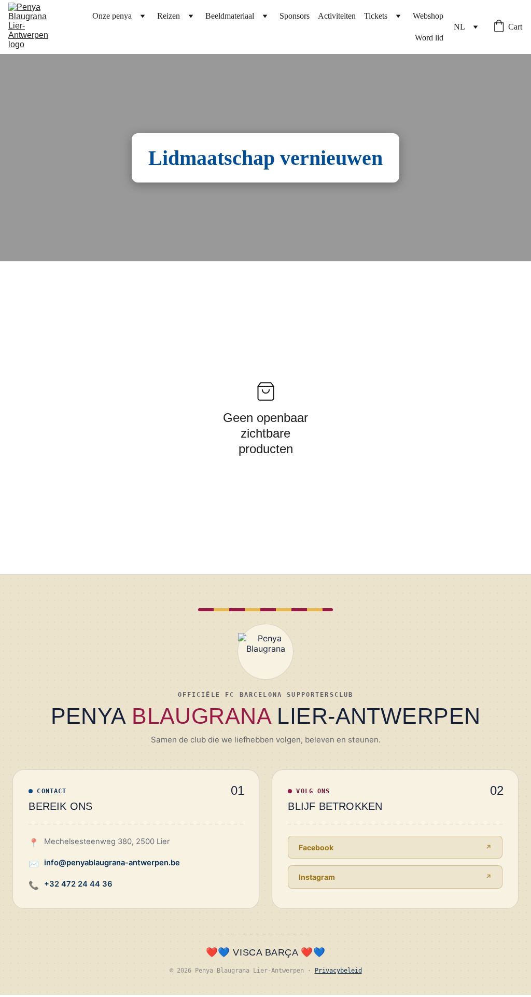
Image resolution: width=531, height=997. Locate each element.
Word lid (429, 37)
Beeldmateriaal (229, 15)
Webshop (428, 15)
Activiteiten (337, 15)
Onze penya (112, 15)
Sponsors (295, 15)
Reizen (168, 15)
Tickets (375, 15)
